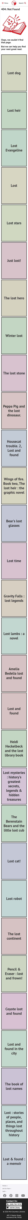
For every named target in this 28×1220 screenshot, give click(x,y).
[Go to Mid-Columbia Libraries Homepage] (14, 3)
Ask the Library (15, 1208)
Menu (6, 3)
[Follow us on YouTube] (23, 1195)
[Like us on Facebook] (5, 1195)
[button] (14, 73)
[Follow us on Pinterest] (11, 1195)
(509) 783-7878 (15, 1204)
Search (21, 3)
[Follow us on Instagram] (16, 1195)
